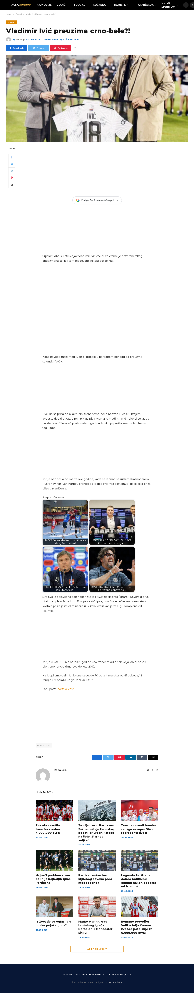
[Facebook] (11, 157)
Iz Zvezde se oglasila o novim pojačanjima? (53, 923)
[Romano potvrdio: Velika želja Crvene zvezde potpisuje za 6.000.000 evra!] (139, 906)
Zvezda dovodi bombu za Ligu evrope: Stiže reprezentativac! (138, 829)
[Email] (11, 184)
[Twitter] (11, 163)
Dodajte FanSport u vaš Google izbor (99, 200)
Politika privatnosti (90, 974)
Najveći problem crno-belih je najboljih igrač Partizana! (53, 879)
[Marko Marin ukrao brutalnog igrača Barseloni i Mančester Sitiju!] (97, 906)
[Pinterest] (11, 177)
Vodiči (61, 4)
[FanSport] (21, 5)
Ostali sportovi (168, 5)
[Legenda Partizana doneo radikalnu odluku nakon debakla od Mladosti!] (139, 860)
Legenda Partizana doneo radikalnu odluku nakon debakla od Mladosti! (138, 881)
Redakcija (20, 39)
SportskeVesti (65, 689)
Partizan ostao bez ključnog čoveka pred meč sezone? (95, 879)
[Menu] (6, 5)
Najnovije (44, 4)
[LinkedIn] (11, 170)
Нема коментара (54, 39)
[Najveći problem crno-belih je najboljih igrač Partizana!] (54, 860)
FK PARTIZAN (43, 745)
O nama (67, 974)
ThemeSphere (114, 982)
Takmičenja (145, 4)
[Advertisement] (97, 169)
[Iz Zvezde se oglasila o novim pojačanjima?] (54, 906)
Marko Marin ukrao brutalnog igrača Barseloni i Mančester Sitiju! (95, 927)
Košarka (99, 4)
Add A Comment (97, 949)
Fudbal (79, 4)
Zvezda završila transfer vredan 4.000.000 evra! (48, 829)
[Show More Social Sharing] (75, 48)
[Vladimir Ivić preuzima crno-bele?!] (97, 98)
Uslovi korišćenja (119, 974)
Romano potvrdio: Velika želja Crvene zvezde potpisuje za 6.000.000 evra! (137, 927)
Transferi (121, 4)
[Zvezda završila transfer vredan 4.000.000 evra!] (54, 810)
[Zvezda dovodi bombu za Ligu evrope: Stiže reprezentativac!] (139, 810)
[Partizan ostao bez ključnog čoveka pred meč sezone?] (97, 860)
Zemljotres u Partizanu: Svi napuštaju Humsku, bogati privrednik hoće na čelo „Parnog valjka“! (96, 833)
